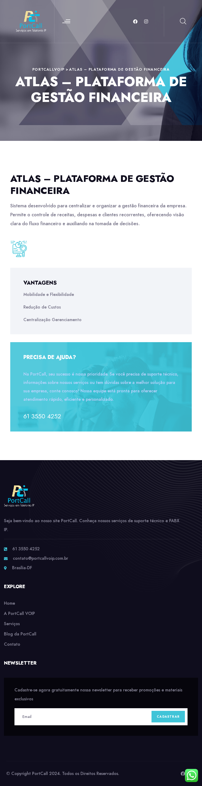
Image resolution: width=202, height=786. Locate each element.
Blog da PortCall (20, 634)
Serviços (12, 624)
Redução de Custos (42, 307)
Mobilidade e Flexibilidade (48, 294)
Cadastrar (168, 716)
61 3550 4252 (42, 416)
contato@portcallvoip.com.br (40, 558)
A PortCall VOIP (19, 613)
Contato (12, 644)
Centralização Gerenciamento (52, 320)
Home (9, 603)
